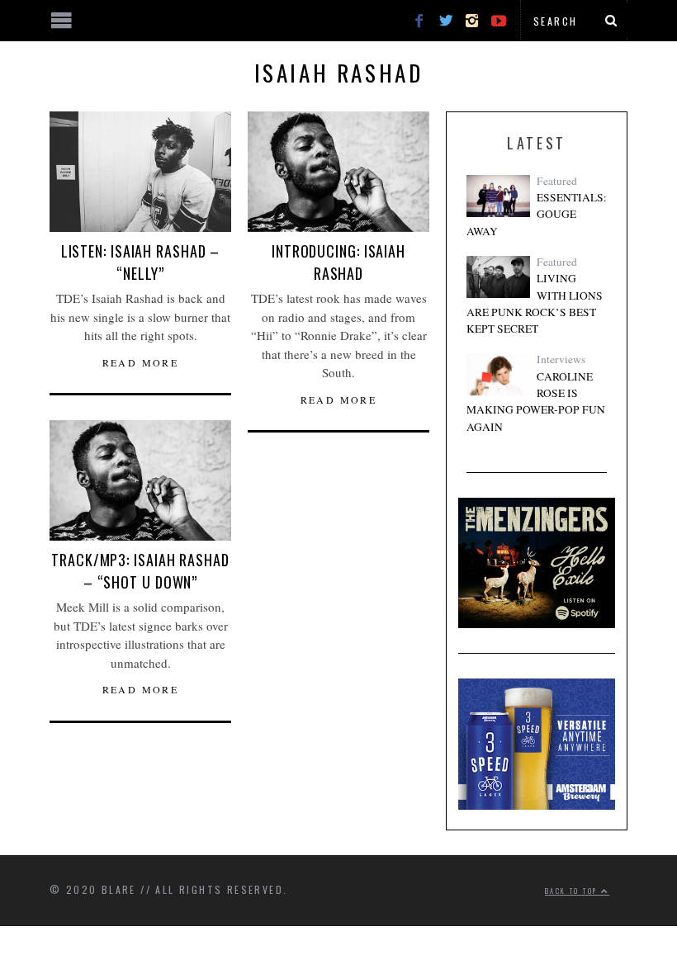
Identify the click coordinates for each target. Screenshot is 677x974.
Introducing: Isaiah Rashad (338, 262)
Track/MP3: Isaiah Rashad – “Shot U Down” (140, 571)
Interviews (561, 359)
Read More (140, 362)
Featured (557, 180)
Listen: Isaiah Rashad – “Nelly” (140, 262)
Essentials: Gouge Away (536, 214)
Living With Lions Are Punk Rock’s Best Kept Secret (534, 303)
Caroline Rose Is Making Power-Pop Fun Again (535, 401)
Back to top (573, 891)
